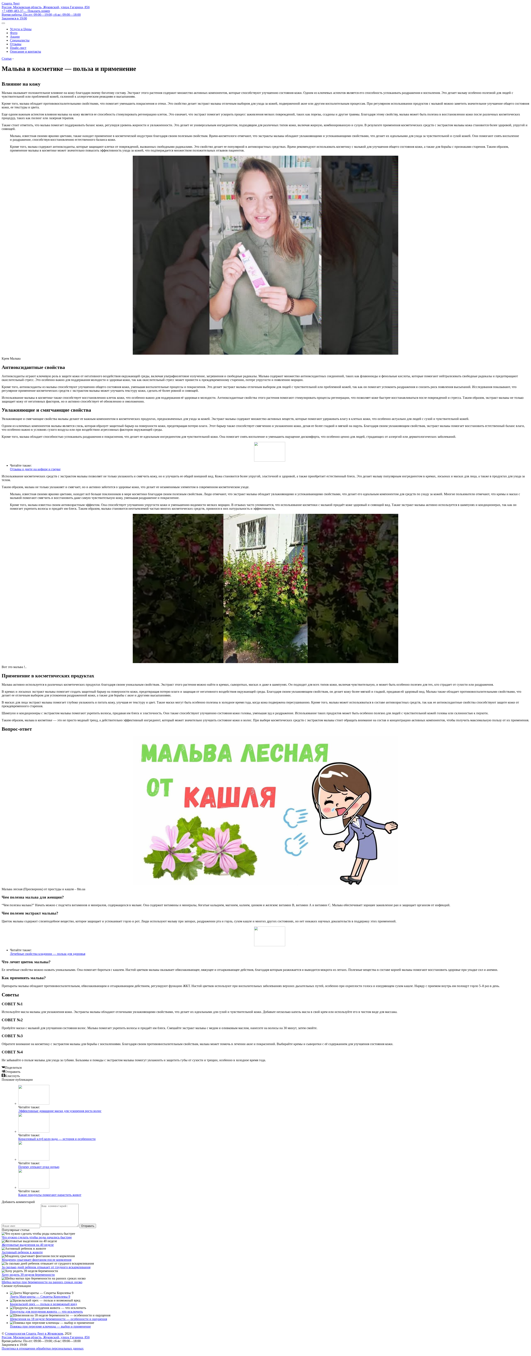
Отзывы (15, 44)
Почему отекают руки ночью (38, 1167)
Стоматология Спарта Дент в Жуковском (34, 1333)
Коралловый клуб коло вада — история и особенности (57, 1139)
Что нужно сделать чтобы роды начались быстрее (37, 1237)
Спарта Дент (11, 3)
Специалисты (19, 40)
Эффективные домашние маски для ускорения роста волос (59, 1111)
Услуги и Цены (21, 29)
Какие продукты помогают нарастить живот (49, 1195)
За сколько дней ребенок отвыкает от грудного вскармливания (46, 1267)
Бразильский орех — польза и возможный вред (43, 1304)
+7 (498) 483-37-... (26, 11)
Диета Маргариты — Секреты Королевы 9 (40, 1296)
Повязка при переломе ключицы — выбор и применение (50, 1326)
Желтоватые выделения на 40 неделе (28, 1245)
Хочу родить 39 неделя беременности (28, 1274)
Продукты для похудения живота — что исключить (46, 1311)
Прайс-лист (18, 48)
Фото (13, 33)
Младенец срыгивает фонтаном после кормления (36, 1259)
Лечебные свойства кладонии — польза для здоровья (47, 954)
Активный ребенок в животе (22, 1252)
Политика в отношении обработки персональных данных (43, 1348)
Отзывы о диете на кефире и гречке (35, 469)
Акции (15, 36)
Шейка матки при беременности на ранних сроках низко (42, 1282)
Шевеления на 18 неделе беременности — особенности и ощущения (58, 1319)
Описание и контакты (25, 51)
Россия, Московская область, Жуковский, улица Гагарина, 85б (46, 7)
